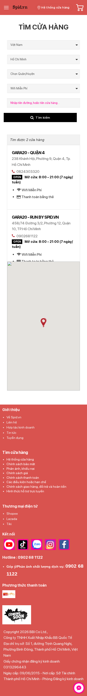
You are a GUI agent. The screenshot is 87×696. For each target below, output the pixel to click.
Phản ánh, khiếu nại (20, 468)
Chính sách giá (17, 473)
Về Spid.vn (13, 417)
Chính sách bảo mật (20, 464)
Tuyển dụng (14, 438)
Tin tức (11, 433)
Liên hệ (11, 422)
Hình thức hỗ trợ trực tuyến (25, 491)
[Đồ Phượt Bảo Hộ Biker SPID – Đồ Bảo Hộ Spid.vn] (22, 7)
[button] (43, 322)
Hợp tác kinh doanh (20, 427)
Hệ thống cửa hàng (20, 459)
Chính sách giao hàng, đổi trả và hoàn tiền (36, 486)
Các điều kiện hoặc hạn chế (26, 482)
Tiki (9, 524)
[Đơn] (6, 7)
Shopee (12, 513)
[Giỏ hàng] (80, 8)
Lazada (11, 519)
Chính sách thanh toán (22, 477)
